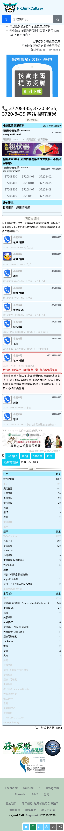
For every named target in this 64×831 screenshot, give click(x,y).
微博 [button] (46, 794)
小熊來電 (39, 50)
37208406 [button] (11, 189)
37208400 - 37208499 (51, 169)
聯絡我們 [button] (30, 810)
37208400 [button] (11, 176)
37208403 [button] (11, 183)
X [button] (39, 788)
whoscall (54, 50)
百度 (49, 456)
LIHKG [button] (35, 794)
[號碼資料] (33, 827)
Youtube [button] (28, 788)
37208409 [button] (11, 196)
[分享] (60, 827)
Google (12, 456)
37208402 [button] (45, 176)
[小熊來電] (32, 75)
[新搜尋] (6, 19)
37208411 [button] (45, 196)
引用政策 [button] (14, 810)
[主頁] (26, 827)
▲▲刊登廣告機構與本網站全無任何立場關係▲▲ (43, 451)
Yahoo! (37, 456)
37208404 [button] (28, 183)
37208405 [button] (45, 183)
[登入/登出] (53, 827)
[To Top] (32, 780)
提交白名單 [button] (48, 810)
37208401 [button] (28, 176)
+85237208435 (54, 355)
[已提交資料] (40, 827)
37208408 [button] (45, 189)
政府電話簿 (11, 462)
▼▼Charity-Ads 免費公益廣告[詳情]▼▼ (22, 430)
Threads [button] (20, 794)
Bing (25, 456)
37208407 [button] (28, 189)
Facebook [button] (11, 788)
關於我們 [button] (11, 803)
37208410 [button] (28, 196)
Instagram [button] (52, 788)
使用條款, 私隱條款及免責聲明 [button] (40, 803)
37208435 (56, 132)
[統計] (47, 827)
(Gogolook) (32, 815)
